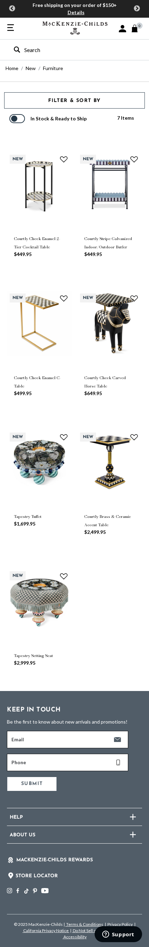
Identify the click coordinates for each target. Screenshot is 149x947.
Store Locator (37, 876)
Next (136, 8)
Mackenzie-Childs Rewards (54, 860)
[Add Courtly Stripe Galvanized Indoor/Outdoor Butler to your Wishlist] (134, 159)
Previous (12, 8)
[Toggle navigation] (10, 28)
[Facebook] (17, 890)
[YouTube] (45, 890)
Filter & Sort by (74, 100)
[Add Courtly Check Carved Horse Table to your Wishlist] (134, 298)
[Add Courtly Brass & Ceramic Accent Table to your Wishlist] (134, 437)
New (31, 68)
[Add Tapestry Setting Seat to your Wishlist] (63, 576)
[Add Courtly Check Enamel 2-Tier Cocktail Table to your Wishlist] (63, 159)
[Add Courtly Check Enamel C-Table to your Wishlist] (63, 298)
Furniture (53, 68)
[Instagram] (9, 890)
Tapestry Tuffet (28, 516)
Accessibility (75, 936)
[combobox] (68, 50)
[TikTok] (26, 891)
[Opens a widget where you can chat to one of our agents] (118, 935)
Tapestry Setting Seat (33, 655)
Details (76, 12)
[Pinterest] (35, 890)
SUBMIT (32, 783)
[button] (122, 28)
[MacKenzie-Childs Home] (75, 27)
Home (12, 68)
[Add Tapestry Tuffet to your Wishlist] (63, 437)
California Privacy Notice (46, 930)
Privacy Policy (120, 924)
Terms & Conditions (84, 924)
